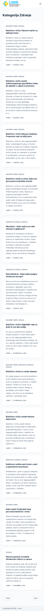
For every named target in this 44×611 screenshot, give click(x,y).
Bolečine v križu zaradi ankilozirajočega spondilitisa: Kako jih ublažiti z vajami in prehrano (22, 83)
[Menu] (40, 4)
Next (35, 598)
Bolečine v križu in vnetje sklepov (21, 371)
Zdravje (21, 26)
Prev (8, 598)
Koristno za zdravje (13, 222)
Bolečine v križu (12, 26)
